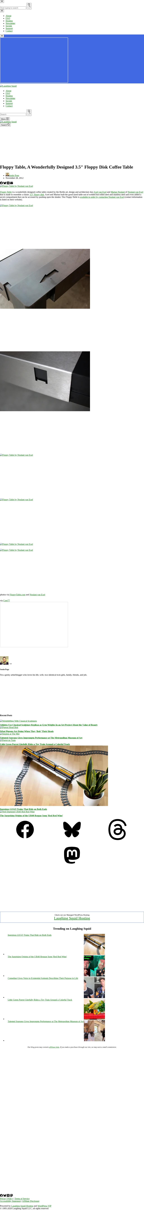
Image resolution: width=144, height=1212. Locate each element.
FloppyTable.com (17, 594)
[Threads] (8, 183)
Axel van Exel (100, 192)
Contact (9, 106)
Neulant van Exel (135, 192)
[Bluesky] (5, 183)
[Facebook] (1, 183)
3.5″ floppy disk (37, 194)
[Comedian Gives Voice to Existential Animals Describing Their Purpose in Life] (94, 997)
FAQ (8, 93)
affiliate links (54, 1047)
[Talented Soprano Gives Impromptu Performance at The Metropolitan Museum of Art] (9, 734)
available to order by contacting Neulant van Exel (102, 197)
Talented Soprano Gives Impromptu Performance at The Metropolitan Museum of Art (41, 738)
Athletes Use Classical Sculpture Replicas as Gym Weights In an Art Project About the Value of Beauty (49, 725)
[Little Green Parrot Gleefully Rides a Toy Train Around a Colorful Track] (8, 740)
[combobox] (13, 114)
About (8, 91)
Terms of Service (22, 1198)
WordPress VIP (44, 1206)
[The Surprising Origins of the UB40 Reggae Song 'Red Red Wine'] (94, 976)
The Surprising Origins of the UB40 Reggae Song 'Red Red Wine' (37, 956)
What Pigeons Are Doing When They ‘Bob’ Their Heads (27, 731)
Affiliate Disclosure (30, 1201)
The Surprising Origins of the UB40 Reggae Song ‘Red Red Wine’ (31, 815)
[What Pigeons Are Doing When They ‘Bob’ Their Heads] (9, 727)
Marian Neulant (118, 192)
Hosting (9, 96)
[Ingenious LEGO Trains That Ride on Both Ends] (54, 805)
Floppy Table (6, 192)
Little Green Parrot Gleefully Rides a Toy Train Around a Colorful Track (35, 744)
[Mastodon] (72, 865)
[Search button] (29, 112)
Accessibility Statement (10, 1201)
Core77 (6, 600)
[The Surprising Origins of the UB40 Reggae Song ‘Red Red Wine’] (17, 811)
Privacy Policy (6, 1198)
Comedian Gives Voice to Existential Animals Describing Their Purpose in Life (43, 978)
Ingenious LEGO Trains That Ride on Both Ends (23, 809)
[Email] (11, 183)
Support (9, 103)
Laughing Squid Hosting (72, 918)
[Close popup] (2, 35)
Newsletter (10, 98)
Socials (9, 101)
